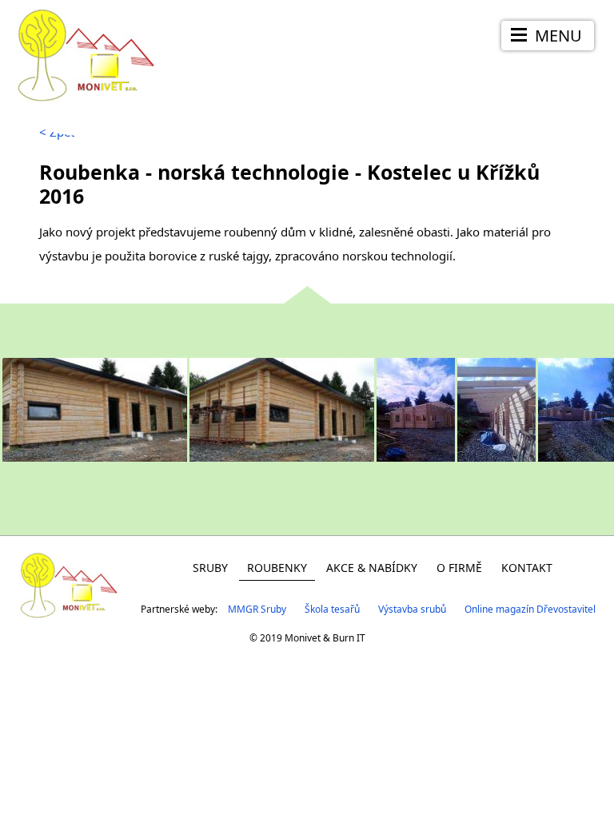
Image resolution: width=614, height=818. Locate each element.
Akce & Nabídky (371, 567)
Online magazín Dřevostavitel (530, 609)
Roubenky (277, 567)
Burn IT (349, 638)
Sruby (210, 567)
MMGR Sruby (257, 609)
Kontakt (526, 567)
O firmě (459, 567)
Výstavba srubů (412, 609)
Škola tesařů (332, 609)
